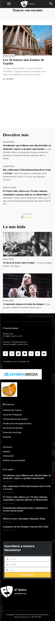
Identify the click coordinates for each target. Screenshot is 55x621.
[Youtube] (44, 353)
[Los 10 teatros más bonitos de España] (27, 40)
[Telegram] (24, 353)
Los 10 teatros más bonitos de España (23, 61)
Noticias (7, 522)
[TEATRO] (27, 4)
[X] (37, 353)
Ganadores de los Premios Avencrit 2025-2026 (25, 526)
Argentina (9, 142)
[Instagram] (11, 353)
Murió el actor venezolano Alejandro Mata (24, 518)
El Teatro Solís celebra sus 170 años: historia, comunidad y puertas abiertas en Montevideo (25, 498)
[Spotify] (18, 353)
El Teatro (8, 79)
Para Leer (9, 55)
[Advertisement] (27, 107)
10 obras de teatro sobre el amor (19, 262)
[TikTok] (31, 353)
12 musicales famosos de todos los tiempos (23, 304)
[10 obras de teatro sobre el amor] (27, 244)
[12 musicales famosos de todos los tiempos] (27, 285)
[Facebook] (5, 353)
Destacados (9, 187)
